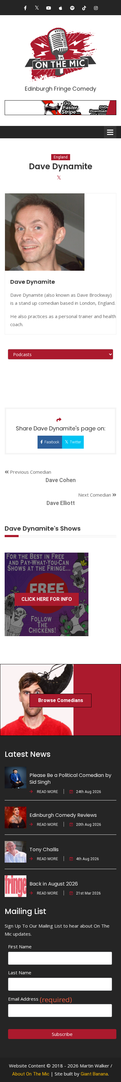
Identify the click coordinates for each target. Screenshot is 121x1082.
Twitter (75, 442)
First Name (20, 946)
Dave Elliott (61, 503)
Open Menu (110, 132)
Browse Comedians (60, 700)
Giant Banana (94, 1074)
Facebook (51, 442)
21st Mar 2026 (88, 893)
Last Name (19, 972)
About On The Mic (30, 1074)
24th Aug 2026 (88, 792)
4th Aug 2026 (87, 859)
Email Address (40, 999)
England (61, 157)
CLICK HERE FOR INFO (46, 599)
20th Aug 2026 (88, 824)
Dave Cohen (61, 480)
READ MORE (47, 792)
